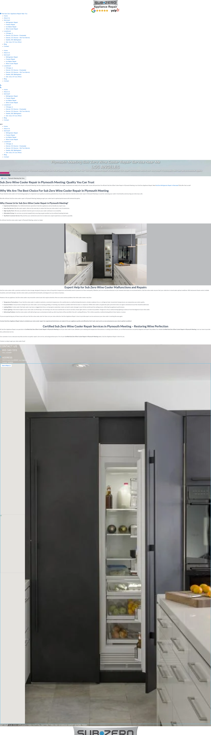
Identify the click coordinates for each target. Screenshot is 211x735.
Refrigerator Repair (12, 22)
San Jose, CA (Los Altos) (14, 42)
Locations (7, 31)
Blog (5, 44)
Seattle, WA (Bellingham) (13, 40)
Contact (6, 46)
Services (6, 20)
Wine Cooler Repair (12, 29)
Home (6, 16)
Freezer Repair (10, 24)
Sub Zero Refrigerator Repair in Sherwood (167, 185)
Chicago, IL (9, 33)
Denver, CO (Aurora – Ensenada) (16, 35)
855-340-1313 (9, 350)
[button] (13, 13)
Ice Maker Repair (11, 27)
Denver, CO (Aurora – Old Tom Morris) (18, 37)
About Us (7, 18)
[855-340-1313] (0, 349)
